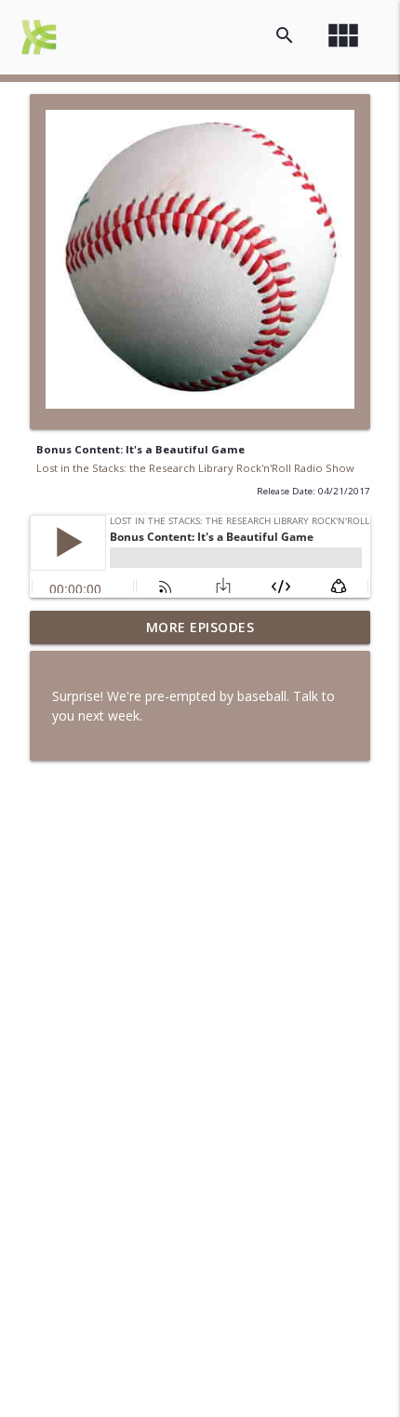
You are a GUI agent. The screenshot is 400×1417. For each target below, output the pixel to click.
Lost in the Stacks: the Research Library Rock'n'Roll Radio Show (195, 468)
